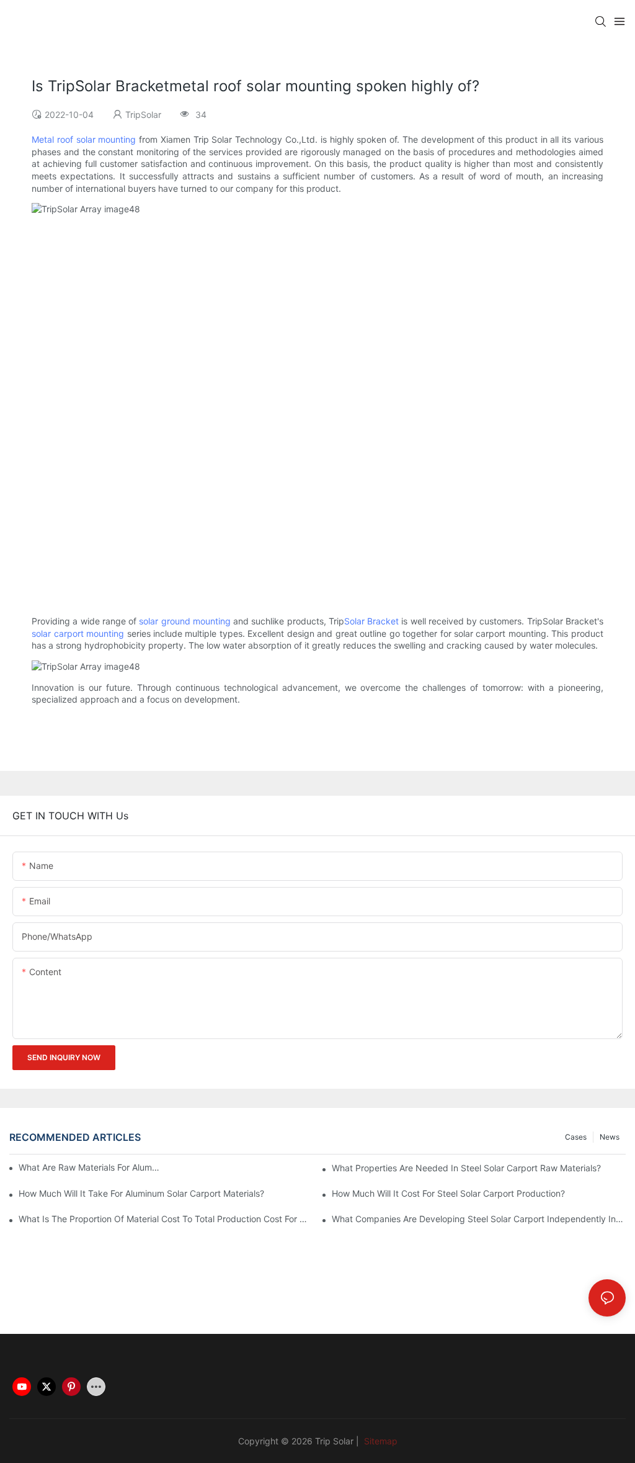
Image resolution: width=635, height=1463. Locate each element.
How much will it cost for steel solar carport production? (448, 1193)
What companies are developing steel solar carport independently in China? (479, 1218)
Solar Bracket (371, 621)
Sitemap (379, 1441)
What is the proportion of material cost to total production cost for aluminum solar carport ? (166, 1218)
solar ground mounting (185, 621)
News (609, 1136)
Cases (576, 1136)
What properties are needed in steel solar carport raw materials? (466, 1168)
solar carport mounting (78, 633)
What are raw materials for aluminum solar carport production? (90, 1167)
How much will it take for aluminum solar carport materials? (141, 1193)
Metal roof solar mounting (84, 139)
